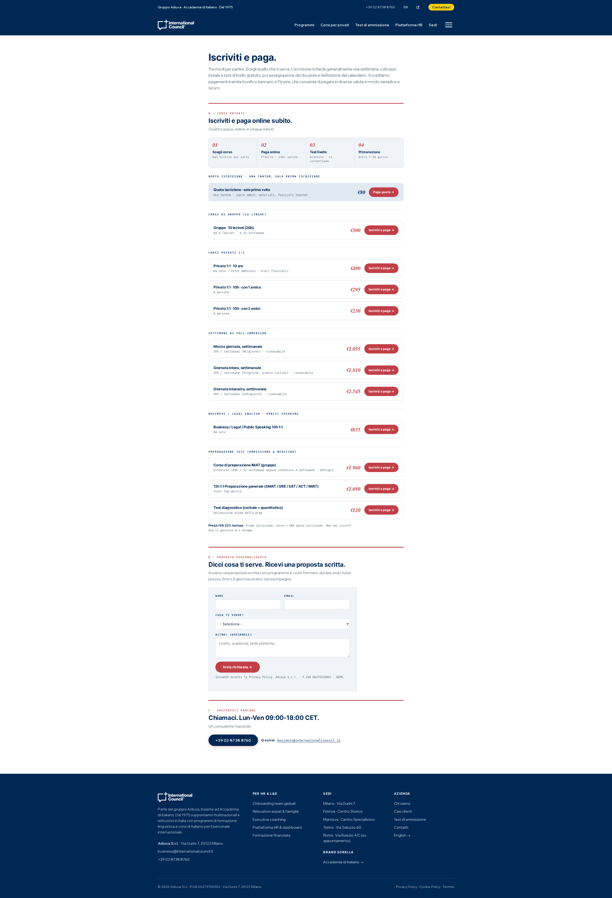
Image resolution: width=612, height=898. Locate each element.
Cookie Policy (429, 887)
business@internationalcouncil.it (309, 740)
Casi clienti (403, 811)
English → (402, 835)
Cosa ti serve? (229, 615)
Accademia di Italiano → (343, 862)
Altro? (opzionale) (233, 634)
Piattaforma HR (408, 25)
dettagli (327, 470)
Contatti (401, 827)
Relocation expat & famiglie (276, 811)
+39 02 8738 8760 (380, 7)
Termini (448, 887)
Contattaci (441, 7)
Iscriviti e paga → (381, 230)
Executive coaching (269, 819)
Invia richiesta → (237, 667)
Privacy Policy (260, 677)
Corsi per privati (335, 25)
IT (418, 7)
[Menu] (448, 25)
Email (289, 596)
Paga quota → (383, 192)
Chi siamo (402, 803)
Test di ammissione (372, 25)
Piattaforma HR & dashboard (277, 827)
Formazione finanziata (271, 835)
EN (406, 7)
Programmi (304, 25)
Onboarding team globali (274, 803)
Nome (219, 596)
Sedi (433, 25)
